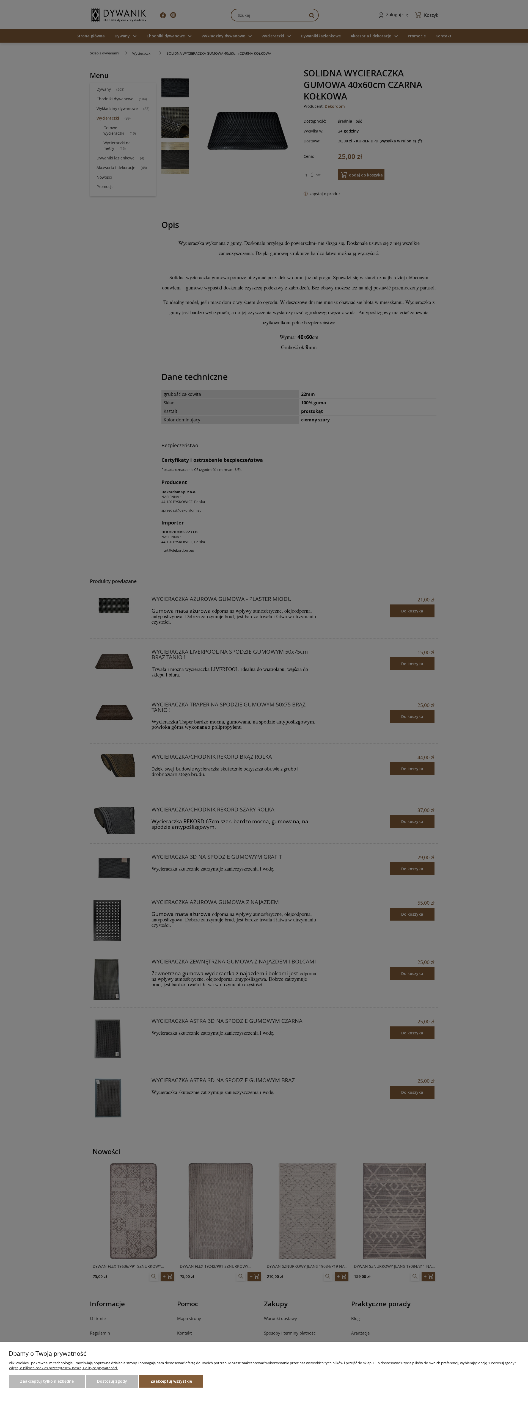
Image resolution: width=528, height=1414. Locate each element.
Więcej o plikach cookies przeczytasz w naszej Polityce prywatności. (63, 1367)
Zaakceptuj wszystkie (171, 1381)
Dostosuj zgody (112, 1381)
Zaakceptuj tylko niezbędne (47, 1381)
